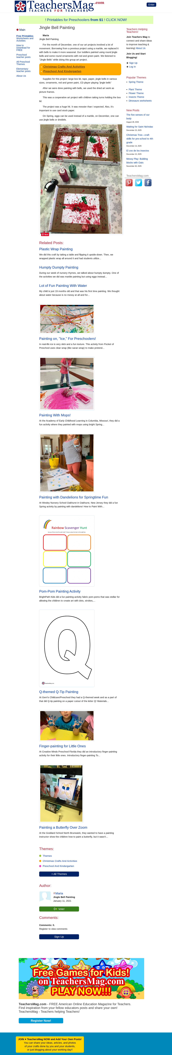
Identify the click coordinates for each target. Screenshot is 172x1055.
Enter (151, 4)
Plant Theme (135, 89)
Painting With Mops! (55, 415)
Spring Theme (136, 82)
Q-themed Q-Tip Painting (58, 692)
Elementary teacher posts (23, 70)
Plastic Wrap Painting (56, 249)
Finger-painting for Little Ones (62, 746)
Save (46, 234)
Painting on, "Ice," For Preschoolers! (67, 339)
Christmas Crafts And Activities (64, 66)
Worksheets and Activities (24, 38)
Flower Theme (136, 93)
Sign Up (59, 936)
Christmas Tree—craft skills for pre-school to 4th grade (139, 139)
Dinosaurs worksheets (140, 100)
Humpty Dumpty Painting (58, 267)
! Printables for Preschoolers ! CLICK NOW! (86, 20)
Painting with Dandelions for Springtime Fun (73, 497)
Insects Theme (136, 97)
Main (22, 29)
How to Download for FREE (23, 47)
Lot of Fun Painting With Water (63, 286)
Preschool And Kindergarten (62, 71)
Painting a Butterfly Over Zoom (63, 827)
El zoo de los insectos (137, 150)
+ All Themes (59, 874)
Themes (47, 855)
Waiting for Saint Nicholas (139, 126)
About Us (21, 76)
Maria (59, 893)
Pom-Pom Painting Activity (60, 591)
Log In (132, 66)
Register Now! (41, 1020)
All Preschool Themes (23, 62)
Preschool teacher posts (23, 55)
